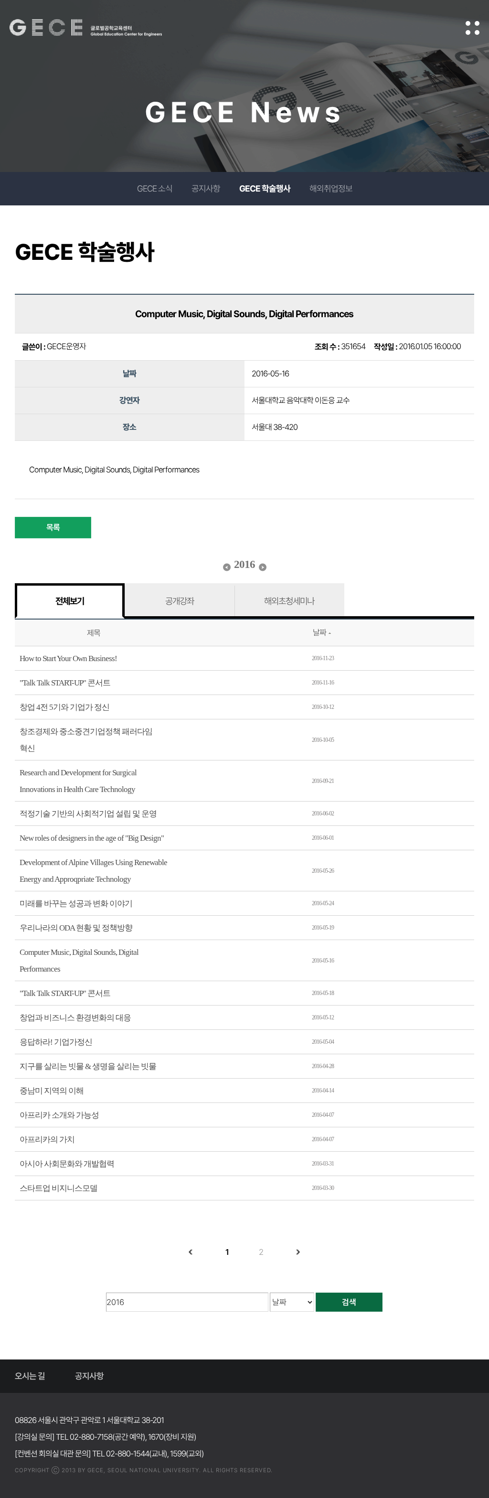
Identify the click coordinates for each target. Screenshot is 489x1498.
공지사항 (205, 188)
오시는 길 (30, 1376)
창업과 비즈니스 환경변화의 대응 (75, 1017)
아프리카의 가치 (47, 1139)
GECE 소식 (154, 188)
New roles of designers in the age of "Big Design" (92, 838)
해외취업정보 (330, 188)
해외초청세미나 (289, 601)
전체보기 (69, 601)
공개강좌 (179, 601)
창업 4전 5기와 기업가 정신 (64, 707)
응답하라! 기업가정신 (56, 1042)
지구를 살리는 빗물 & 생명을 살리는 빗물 (88, 1066)
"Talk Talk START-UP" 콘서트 (65, 682)
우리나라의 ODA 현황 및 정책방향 (76, 927)
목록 (53, 527)
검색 (349, 1302)
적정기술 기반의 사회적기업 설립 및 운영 (88, 813)
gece (98, 27)
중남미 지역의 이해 (52, 1090)
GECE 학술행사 (264, 188)
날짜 (319, 632)
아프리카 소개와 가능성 (59, 1115)
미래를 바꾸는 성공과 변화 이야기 (76, 903)
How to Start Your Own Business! (68, 658)
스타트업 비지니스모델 (58, 1188)
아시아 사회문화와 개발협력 (67, 1163)
